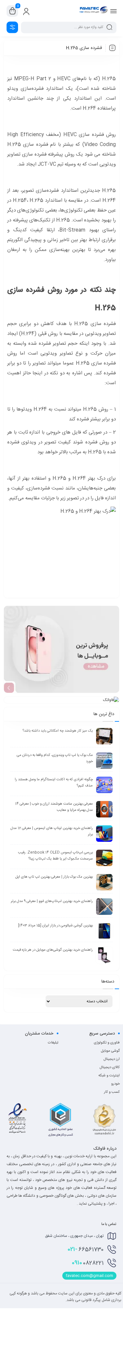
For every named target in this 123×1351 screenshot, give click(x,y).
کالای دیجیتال (110, 1067)
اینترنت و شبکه (109, 1076)
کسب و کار (112, 1092)
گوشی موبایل (110, 1051)
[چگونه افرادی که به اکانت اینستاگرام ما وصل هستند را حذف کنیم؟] (104, 785)
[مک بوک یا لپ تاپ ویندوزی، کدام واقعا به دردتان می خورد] (104, 760)
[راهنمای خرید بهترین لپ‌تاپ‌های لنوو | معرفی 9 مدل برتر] (104, 906)
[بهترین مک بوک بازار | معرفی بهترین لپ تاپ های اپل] (104, 882)
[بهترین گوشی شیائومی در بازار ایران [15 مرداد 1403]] (104, 931)
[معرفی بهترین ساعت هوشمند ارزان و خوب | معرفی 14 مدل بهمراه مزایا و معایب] (104, 809)
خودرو (115, 1084)
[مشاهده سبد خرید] (12, 11)
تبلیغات (53, 1043)
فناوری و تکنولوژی (107, 1043)
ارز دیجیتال (112, 1059)
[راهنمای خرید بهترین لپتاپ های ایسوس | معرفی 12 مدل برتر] (104, 833)
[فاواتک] (93, 11)
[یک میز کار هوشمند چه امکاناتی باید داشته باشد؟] (104, 736)
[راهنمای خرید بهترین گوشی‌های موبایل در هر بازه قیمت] (104, 955)
